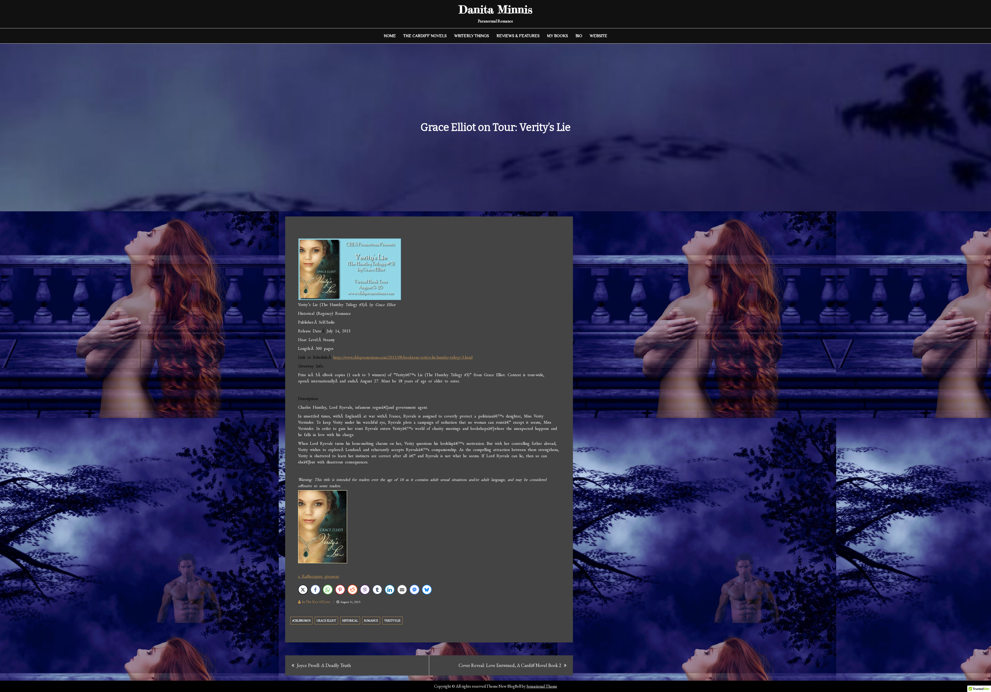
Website (598, 36)
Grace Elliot (326, 620)
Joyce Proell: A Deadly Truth (324, 665)
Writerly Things (471, 36)
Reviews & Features (518, 36)
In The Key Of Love (316, 601)
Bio (579, 36)
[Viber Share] (365, 589)
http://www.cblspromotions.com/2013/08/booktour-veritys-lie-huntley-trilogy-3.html (403, 357)
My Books (557, 36)
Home (390, 36)
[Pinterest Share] (340, 589)
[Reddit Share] (352, 589)
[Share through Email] (402, 589)
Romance (371, 620)
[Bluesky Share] (427, 589)
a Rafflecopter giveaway (318, 576)
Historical (350, 620)
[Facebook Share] (315, 589)
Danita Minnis (495, 9)
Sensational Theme (541, 686)
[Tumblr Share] (377, 589)
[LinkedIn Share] (390, 589)
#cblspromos (301, 620)
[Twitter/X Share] (303, 589)
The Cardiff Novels (425, 36)
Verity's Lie (392, 620)
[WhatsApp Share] (328, 589)
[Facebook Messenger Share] (414, 589)
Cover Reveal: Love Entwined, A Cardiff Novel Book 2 (510, 665)
